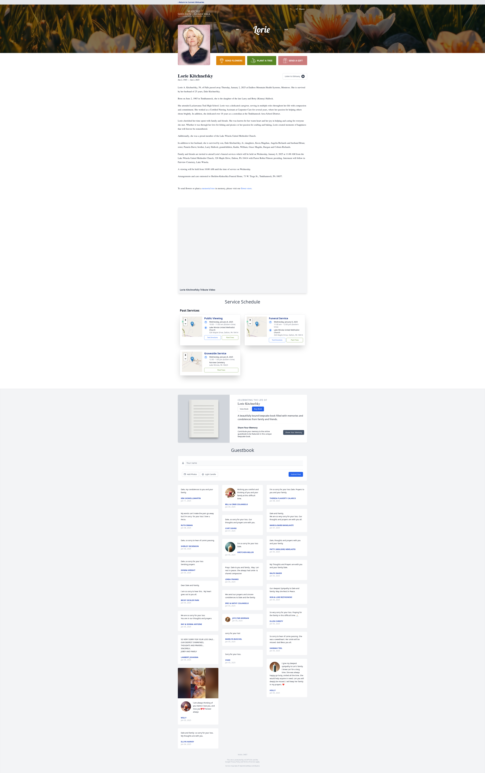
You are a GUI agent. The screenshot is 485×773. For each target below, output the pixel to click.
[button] (192, 324)
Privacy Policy (235, 762)
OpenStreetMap (245, 766)
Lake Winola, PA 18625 (218, 365)
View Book (244, 409)
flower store (246, 188)
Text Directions (212, 337)
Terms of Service (249, 762)
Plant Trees (230, 337)
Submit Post (296, 474)
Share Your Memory (293, 432)
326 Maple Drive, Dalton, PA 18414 (223, 332)
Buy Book (258, 409)
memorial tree (208, 188)
